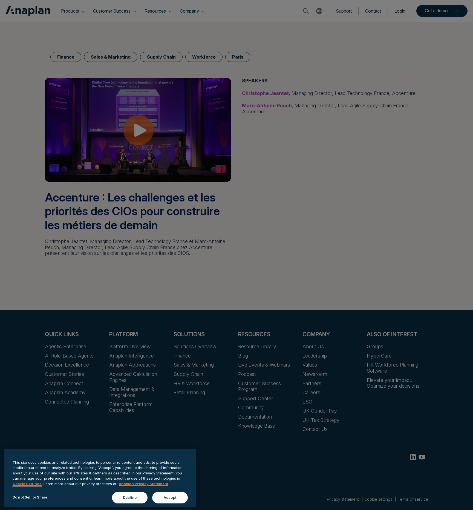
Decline (130, 497)
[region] (100, 478)
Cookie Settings (27, 484)
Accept (170, 497)
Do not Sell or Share (30, 497)
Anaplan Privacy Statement (143, 484)
